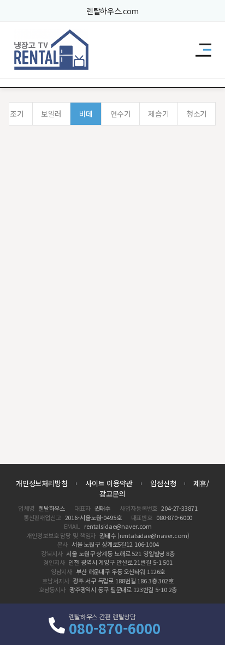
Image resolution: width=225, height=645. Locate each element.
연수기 (120, 113)
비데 (86, 113)
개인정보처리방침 (42, 483)
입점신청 (163, 483)
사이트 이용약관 (109, 483)
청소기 (196, 113)
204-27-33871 (179, 508)
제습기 (158, 113)
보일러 (51, 113)
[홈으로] (51, 49)
